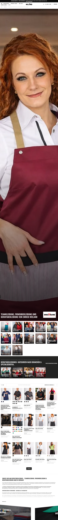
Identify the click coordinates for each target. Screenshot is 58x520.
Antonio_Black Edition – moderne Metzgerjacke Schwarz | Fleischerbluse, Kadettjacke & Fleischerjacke (40, 407)
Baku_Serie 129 (49, 428)
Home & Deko (21, 3)
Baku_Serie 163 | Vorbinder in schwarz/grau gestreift (6, 457)
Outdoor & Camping (4, 4)
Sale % (9, 4)
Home (1, 3)
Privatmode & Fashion (14, 3)
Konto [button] (50, 4)
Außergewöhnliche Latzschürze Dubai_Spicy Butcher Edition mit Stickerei (51, 404)
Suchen (47, 4)
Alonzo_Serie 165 (27, 405)
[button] (43, 4)
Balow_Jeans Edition (27, 459)
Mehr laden (29, 468)
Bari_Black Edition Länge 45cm (51, 460)
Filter (3, 384)
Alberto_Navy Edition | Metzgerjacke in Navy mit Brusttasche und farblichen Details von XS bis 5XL (5, 407)
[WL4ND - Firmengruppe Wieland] (29, 4)
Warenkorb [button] (55, 4)
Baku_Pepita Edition (39, 428)
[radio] (1, 401)
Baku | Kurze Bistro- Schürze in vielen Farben (17, 437)
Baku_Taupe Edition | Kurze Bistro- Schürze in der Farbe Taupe (17, 460)
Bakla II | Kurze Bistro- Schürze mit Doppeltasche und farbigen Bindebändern (6, 433)
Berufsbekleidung (6, 3)
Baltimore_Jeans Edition (39, 459)
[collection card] (6, 327)
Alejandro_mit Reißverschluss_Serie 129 (17, 408)
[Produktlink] (29, 427)
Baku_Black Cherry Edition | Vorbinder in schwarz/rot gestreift (29, 429)
